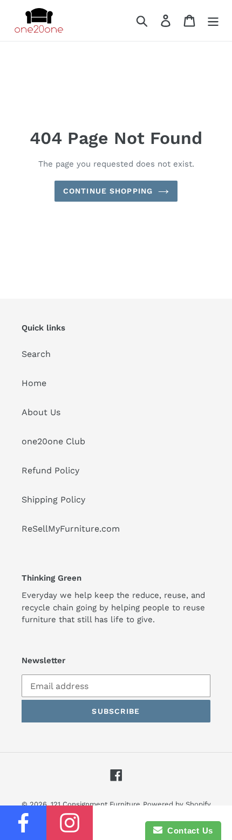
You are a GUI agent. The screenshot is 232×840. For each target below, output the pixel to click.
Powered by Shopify (177, 804)
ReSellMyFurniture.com (71, 529)
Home (34, 383)
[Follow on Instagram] (69, 822)
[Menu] (213, 20)
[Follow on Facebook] (23, 822)
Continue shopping (108, 191)
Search (36, 354)
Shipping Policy (53, 499)
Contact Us (187, 830)
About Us (41, 412)
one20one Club (53, 441)
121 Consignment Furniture (95, 804)
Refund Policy (50, 470)
